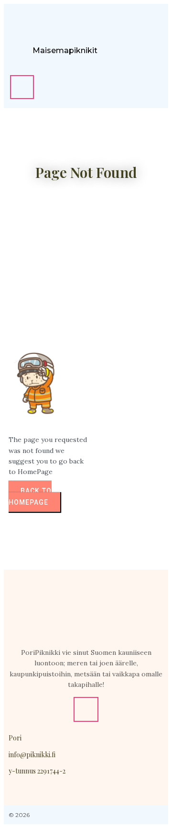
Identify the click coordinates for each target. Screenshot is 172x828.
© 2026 (19, 814)
